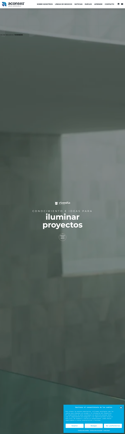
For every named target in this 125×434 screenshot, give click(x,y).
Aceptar (75, 426)
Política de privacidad (96, 430)
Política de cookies (83, 430)
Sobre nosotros (45, 4)
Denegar (94, 426)
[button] (121, 407)
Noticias (78, 4)
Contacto (109, 4)
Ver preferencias (113, 426)
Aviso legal (106, 430)
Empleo (88, 4)
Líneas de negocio (63, 4)
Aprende (98, 4)
